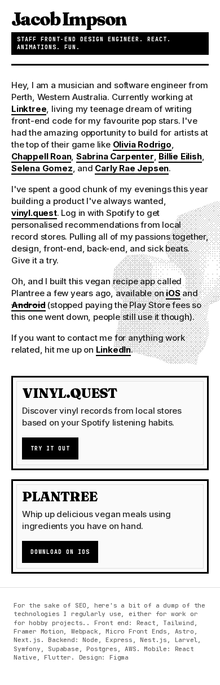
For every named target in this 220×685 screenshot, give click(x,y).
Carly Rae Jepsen (132, 168)
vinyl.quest (34, 212)
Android (28, 305)
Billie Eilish (180, 156)
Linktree (28, 108)
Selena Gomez (42, 168)
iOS (173, 293)
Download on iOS (60, 552)
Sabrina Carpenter (115, 156)
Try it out (50, 448)
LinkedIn (113, 349)
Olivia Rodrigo (142, 144)
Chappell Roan (41, 156)
